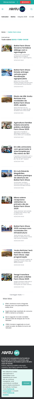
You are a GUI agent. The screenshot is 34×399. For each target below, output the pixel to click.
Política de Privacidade (8, 390)
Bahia (13, 17)
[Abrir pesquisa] (31, 9)
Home (3, 32)
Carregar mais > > (17, 295)
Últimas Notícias (9, 2)
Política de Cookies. (8, 394)
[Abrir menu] (2, 9)
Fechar (26, 383)
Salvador (5, 17)
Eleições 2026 (22, 17)
